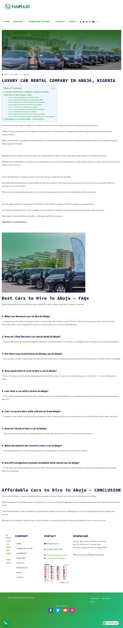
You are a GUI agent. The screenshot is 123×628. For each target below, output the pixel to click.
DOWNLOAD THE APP (39, 22)
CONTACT (60, 22)
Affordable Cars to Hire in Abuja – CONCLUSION (24, 119)
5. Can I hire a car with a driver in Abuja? (25, 107)
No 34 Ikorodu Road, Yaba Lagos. (55, 558)
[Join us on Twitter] (57, 610)
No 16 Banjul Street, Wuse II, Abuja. (56, 555)
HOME (7, 22)
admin (27, 74)
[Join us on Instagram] (72, 610)
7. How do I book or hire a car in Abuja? (24, 112)
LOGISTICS (20, 563)
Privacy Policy (94, 598)
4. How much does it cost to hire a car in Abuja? (27, 104)
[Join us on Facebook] (50, 610)
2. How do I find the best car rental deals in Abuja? (28, 100)
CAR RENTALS (21, 553)
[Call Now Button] (5, 623)
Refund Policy (106, 598)
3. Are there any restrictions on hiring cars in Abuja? (28, 102)
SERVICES (18, 22)
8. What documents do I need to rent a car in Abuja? (28, 114)
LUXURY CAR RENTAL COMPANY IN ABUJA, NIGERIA (27, 92)
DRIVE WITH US (22, 568)
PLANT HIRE (20, 558)
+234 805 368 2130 (54, 549)
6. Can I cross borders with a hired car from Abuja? (28, 109)
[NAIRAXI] (17, 6)
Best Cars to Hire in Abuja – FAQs (18, 95)
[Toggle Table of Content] (52, 88)
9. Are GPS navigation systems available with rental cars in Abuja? (33, 116)
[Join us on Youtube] (65, 610)
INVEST (72, 22)
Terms (92, 601)
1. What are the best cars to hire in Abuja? (25, 97)
